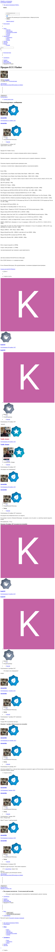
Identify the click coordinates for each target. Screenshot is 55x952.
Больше (8, 34)
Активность (6, 36)
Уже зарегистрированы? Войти (11, 4)
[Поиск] (1, 50)
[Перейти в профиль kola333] (27, 331)
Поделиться (4, 83)
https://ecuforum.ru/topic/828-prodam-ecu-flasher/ (12, 84)
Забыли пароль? (10, 21)
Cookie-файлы (6, 915)
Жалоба (8, 141)
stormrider (6, 80)
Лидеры (8, 33)
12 (6, 415)
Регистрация (6, 23)
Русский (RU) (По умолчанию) (13, 914)
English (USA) (10, 912)
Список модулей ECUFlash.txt (8, 269)
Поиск (7, 38)
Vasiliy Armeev (5, 444)
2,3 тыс (8, 461)
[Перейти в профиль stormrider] (4, 77)
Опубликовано (8, 120)
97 (6, 138)
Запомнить (9, 17)
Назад (7, 929)
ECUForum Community (6, 2)
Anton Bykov (8, 869)
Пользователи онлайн (11, 32)
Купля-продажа (13, 81)
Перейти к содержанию (6, 1)
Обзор (4, 28)
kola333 (3, 344)
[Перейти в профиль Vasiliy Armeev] (6, 436)
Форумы (8, 29)
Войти (8, 18)
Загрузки (5, 42)
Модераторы (9, 31)
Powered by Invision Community (16, 918)
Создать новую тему (8, 99)
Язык (4, 911)
